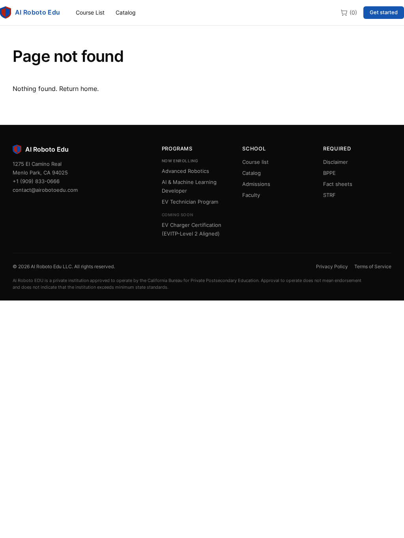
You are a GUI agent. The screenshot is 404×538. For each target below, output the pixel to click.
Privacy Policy (332, 266)
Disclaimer (335, 162)
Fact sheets (337, 184)
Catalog (126, 12)
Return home (78, 89)
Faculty (251, 195)
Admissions (256, 184)
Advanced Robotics (185, 171)
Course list (255, 162)
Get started (384, 12)
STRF (329, 195)
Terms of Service (372, 266)
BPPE (329, 173)
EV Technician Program (190, 202)
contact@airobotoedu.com (45, 190)
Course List (90, 12)
